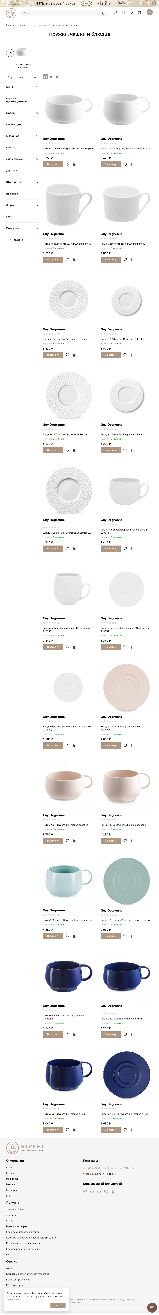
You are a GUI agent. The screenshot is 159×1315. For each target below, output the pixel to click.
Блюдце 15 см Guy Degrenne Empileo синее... (125, 1114)
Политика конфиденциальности (23, 1243)
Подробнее (13, 1299)
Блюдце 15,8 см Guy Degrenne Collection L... (124, 434)
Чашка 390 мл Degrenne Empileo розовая (123, 824)
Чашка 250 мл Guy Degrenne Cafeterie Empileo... (69, 148)
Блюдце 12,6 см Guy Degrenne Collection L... (124, 339)
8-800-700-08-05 (94, 1168)
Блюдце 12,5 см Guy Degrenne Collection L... (67, 339)
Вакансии (11, 1184)
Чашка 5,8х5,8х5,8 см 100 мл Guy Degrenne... (67, 243)
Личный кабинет (15, 1209)
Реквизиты (12, 1178)
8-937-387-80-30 (122, 1168)
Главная (10, 24)
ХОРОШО (58, 1305)
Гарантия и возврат (16, 1226)
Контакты (11, 1173)
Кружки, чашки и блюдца (23, 66)
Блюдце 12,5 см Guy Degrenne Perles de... (65, 434)
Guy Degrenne (39, 24)
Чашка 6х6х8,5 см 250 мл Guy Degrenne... (123, 243)
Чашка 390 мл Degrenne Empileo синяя (64, 1114)
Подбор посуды (14, 1285)
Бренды (23, 24)
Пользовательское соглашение (23, 1249)
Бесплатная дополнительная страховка (27, 1274)
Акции (9, 1268)
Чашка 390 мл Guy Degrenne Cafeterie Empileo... (127, 148)
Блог (8, 1195)
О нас (9, 1167)
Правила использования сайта (22, 1232)
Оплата (10, 1220)
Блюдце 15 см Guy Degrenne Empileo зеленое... (126, 920)
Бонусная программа (17, 1279)
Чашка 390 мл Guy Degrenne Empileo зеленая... (68, 920)
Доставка (11, 1215)
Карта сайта (12, 1190)
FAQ (8, 1254)
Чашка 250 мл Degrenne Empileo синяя (122, 1018)
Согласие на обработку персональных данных (31, 1237)
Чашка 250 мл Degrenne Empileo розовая (65, 824)
